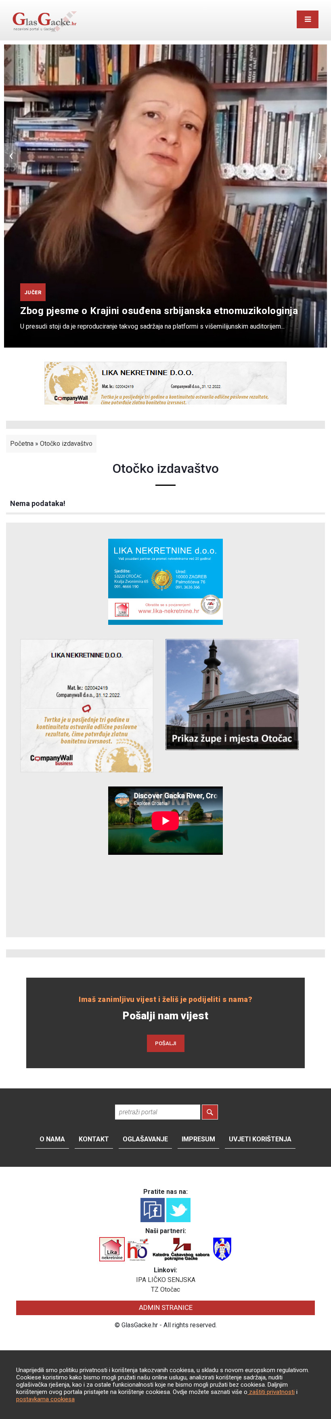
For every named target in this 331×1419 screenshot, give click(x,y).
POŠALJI (165, 1043)
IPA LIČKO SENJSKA (165, 1280)
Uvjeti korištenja (260, 1139)
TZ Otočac (165, 1289)
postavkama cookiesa (45, 1399)
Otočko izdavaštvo (66, 443)
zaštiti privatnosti (271, 1392)
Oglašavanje (145, 1139)
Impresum (198, 1139)
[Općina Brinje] (222, 1248)
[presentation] (11, 155)
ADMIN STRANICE (166, 1307)
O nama (52, 1139)
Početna (22, 443)
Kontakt (94, 1139)
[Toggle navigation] (307, 19)
